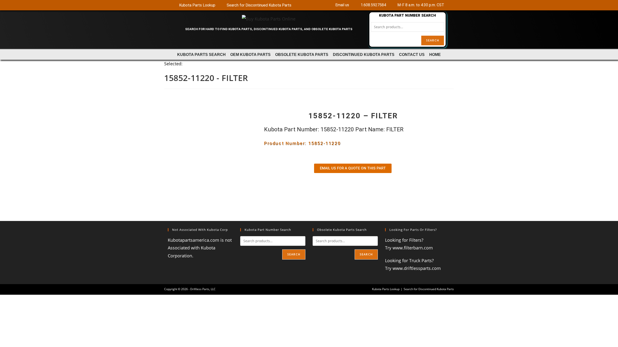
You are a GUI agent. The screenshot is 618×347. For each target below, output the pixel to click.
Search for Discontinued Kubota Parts (429, 289)
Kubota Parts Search (201, 54)
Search (432, 40)
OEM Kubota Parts (250, 54)
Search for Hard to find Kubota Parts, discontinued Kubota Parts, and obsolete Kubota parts (268, 29)
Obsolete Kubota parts (301, 54)
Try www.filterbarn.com (409, 248)
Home (435, 54)
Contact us (412, 54)
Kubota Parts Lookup (386, 289)
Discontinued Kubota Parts (363, 54)
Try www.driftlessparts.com (413, 268)
